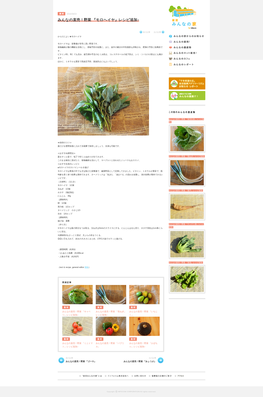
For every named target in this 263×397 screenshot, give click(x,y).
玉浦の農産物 (187, 47)
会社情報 (118, 376)
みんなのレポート (187, 64)
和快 (87, 267)
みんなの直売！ (187, 41)
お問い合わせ (140, 376)
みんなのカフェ (187, 58)
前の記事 (146, 32)
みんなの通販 (187, 53)
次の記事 (157, 32)
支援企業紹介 (161, 376)
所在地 (180, 376)
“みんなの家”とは (92, 376)
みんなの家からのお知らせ (187, 36)
